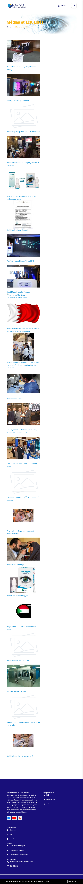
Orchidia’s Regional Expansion (18, 230)
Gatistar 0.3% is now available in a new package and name (21, 198)
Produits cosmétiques (17, 850)
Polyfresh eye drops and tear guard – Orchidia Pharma (21, 532)
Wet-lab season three (15, 398)
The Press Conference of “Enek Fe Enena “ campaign (23, 498)
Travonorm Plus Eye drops (17, 297)
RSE (47, 795)
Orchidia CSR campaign (15, 564)
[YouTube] (14, 818)
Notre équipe (50, 799)
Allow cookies (72, 881)
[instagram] (20, 818)
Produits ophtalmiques (17, 845)
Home (9, 26)
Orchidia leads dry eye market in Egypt (21, 756)
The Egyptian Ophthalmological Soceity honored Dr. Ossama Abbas (22, 431)
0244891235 (14, 866)
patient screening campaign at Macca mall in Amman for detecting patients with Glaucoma (23, 365)
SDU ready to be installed (16, 691)
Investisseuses (15, 838)
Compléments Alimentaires (19, 854)
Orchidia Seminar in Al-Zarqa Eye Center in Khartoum (23, 164)
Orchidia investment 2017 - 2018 (19, 660)
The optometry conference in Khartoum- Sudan (22, 465)
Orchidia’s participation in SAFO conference (23, 131)
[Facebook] (9, 818)
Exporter (13, 829)
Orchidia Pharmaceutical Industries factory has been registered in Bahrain (23, 330)
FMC (11, 834)
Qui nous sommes (52, 803)
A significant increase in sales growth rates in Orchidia (23, 724)
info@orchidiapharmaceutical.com (21, 861)
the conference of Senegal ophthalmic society (21, 68)
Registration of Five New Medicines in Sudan (21, 628)
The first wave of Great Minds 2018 (20, 261)
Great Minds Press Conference (18, 292)
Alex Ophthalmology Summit (18, 100)
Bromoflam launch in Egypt (17, 595)
